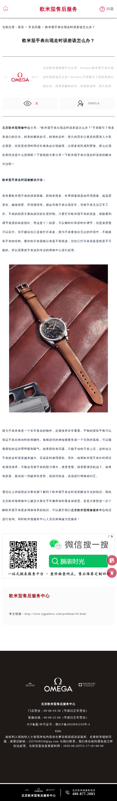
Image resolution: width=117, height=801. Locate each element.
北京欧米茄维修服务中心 (88, 510)
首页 (21, 27)
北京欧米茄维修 (13, 127)
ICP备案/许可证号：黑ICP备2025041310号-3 (58, 724)
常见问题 (34, 27)
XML (58, 731)
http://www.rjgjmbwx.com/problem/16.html (55, 613)
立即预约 (58, 405)
